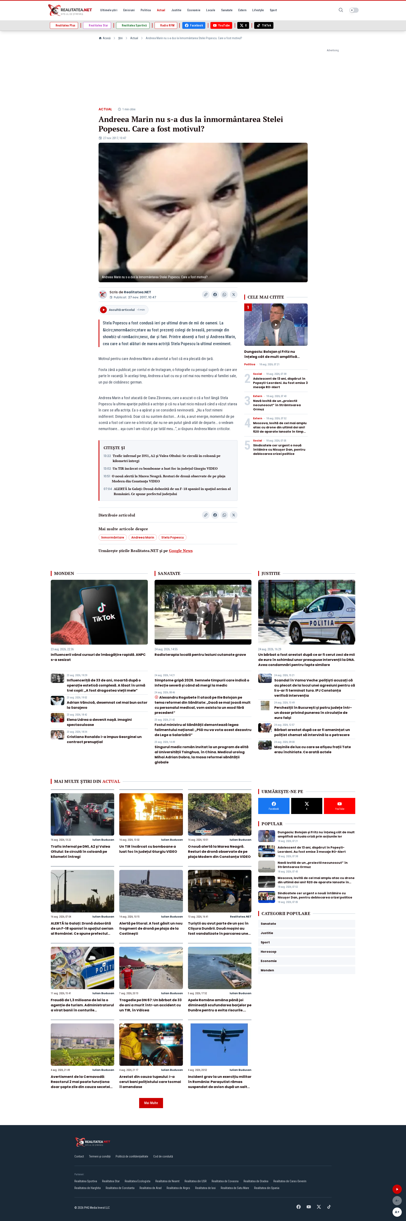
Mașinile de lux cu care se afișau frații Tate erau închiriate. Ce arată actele (312, 749)
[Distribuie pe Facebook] (215, 294)
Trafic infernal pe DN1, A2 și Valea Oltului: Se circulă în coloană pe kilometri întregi (167, 458)
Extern (257, 396)
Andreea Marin (142, 537)
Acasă (107, 38)
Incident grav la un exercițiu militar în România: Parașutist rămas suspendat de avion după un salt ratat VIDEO (219, 1084)
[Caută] (341, 10)
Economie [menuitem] (193, 10)
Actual (134, 38)
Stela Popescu (172, 537)
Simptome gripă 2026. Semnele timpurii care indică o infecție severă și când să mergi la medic (202, 683)
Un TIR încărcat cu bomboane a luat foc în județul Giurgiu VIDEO (165, 468)
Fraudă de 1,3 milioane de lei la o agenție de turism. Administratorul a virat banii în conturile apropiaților (82, 1008)
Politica (249, 364)
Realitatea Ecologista (137, 1181)
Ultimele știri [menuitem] (108, 10)
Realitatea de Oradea (256, 1181)
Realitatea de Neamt (167, 1181)
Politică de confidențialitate (132, 1156)
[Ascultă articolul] (397, 1189)
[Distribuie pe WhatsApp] (224, 294)
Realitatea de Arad (151, 1188)
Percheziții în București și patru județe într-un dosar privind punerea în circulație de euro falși (313, 712)
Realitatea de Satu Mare (235, 1188)
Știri (120, 38)
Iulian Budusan (103, 840)
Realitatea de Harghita (87, 1188)
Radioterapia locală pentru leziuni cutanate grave (200, 654)
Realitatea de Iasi (205, 1188)
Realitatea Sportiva (85, 1181)
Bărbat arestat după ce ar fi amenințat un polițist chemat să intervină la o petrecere (312, 732)
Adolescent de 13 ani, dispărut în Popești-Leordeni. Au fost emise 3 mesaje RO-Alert (280, 383)
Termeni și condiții (100, 1156)
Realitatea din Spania (266, 1188)
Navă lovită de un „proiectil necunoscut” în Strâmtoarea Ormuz (277, 405)
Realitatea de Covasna (225, 1181)
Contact (79, 1156)
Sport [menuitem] (273, 10)
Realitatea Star (111, 1181)
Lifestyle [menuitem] (258, 10)
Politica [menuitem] (146, 10)
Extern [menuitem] (242, 10)
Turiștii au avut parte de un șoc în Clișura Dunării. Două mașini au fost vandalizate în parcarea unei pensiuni (218, 931)
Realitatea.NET (137, 292)
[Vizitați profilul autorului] (103, 294)
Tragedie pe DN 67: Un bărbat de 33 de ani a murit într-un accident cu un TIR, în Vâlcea (150, 1005)
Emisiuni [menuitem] (129, 10)
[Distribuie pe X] (233, 294)
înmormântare (112, 537)
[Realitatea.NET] (70, 10)
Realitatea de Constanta (120, 1188)
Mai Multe (151, 1103)
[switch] (354, 10)
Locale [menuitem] (210, 10)
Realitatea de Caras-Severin (289, 1181)
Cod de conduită (163, 1156)
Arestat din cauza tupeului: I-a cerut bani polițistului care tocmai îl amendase (150, 1081)
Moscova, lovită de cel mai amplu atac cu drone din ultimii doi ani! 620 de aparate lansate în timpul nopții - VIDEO (280, 429)
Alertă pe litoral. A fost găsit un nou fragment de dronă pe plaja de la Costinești (150, 928)
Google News (181, 550)
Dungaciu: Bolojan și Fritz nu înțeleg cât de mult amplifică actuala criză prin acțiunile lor (271, 356)
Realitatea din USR (196, 1181)
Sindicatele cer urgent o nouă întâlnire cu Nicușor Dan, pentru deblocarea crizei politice (279, 449)
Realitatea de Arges (178, 1188)
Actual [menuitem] (161, 10)
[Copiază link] (206, 294)
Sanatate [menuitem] (227, 10)
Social (257, 374)
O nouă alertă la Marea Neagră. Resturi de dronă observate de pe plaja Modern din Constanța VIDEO (168, 478)
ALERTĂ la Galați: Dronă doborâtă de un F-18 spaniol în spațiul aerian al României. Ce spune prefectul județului (172, 491)
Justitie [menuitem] (176, 10)
